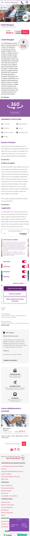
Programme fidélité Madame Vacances (12, 471)
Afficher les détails (18, 283)
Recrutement (4, 510)
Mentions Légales (6, 490)
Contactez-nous (5, 502)
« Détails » (8, 254)
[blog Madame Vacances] (11, 450)
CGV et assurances (6, 485)
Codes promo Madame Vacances (10, 476)
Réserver (25, 32)
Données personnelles (7, 488)
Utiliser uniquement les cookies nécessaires (15, 300)
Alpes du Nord (19, 436)
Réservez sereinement (7, 505)
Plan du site (4, 493)
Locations (8, 436)
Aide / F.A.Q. (4, 479)
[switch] (24, 266)
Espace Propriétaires (7, 512)
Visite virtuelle (15, 112)
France (13, 436)
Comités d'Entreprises (7, 521)
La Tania (26, 436)
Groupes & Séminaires (7, 524)
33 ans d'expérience (7, 507)
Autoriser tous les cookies (15, 288)
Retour (4, 7)
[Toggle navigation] (2, 2)
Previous (3, 424)
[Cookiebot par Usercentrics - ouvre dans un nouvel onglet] (22, 234)
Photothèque (4, 526)
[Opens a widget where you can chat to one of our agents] (19, 526)
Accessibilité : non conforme (9, 496)
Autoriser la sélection (15, 293)
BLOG (3, 515)
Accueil (3, 436)
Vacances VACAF (6, 474)
